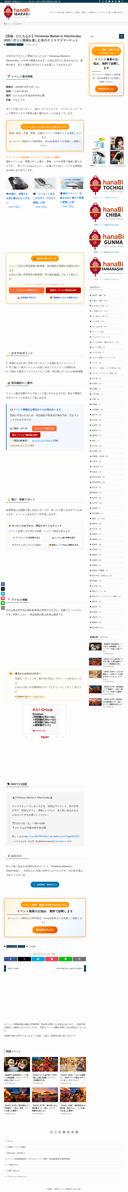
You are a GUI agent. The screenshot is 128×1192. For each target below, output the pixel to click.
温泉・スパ (98, 518)
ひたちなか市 (11, 45)
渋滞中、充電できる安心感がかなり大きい (18, 198)
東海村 (96, 492)
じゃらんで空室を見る (26, 289)
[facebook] (99, 1)
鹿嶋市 (96, 622)
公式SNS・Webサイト (45, 884)
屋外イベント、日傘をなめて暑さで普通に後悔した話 (72, 198)
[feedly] (112, 1)
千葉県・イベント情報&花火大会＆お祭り (106, 225)
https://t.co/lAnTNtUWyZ (36, 836)
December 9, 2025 (63, 841)
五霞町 (96, 388)
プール (96, 362)
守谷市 (96, 461)
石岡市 (96, 534)
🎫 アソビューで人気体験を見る (26, 537)
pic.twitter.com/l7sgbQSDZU (65, 836)
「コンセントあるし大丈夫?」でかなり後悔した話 (44, 198)
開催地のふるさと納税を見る (64, 297)
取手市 (96, 414)
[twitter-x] (102, 1)
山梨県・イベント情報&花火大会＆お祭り (106, 279)
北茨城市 (97, 409)
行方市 (96, 586)
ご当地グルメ (99, 311)
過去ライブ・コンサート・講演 (106, 596)
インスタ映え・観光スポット (105, 342)
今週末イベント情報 (16, 1184)
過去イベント (99, 591)
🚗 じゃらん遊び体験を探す (63, 537)
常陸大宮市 (98, 477)
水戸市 (97, 503)
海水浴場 (97, 513)
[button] (10, 996)
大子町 (96, 446)
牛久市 (96, 529)
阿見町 (96, 612)
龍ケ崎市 (97, 627)
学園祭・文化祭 (100, 456)
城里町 (96, 435)
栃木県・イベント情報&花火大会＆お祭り (106, 198)
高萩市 (96, 617)
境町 (96, 440)
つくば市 (98, 321)
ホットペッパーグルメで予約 (45, 440)
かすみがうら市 (100, 305)
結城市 (96, 560)
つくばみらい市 (100, 316)
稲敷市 (96, 544)
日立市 (96, 487)
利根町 (96, 404)
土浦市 (96, 425)
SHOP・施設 (99, 295)
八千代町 (97, 394)
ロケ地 (96, 378)
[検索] (122, 1)
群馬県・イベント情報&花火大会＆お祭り (106, 252)
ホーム (10, 1178)
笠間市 (96, 549)
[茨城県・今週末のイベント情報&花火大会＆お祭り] (16, 12)
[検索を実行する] (121, 36)
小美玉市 (97, 466)
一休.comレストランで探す (22, 445)
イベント (20, 45)
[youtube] (109, 1)
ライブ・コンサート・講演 (104, 373)
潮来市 (96, 523)
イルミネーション (101, 336)
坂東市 (96, 430)
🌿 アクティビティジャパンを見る (26, 544)
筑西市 (96, 554)
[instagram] (106, 1)
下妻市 (96, 383)
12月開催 (32, 984)
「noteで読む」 (14, 206)
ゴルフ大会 (98, 352)
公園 (96, 399)
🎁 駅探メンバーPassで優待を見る (63, 544)
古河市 (96, 420)
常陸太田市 (98, 482)
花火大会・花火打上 (102, 575)
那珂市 (96, 601)
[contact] (119, 1)
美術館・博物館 (100, 570)
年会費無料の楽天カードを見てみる (29, 696)
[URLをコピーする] (79, 996)
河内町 (96, 508)
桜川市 (96, 497)
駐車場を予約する (26, 297)
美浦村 (96, 565)
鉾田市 (96, 606)
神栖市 (96, 539)
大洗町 (96, 451)
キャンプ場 (98, 347)
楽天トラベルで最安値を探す (63, 289)
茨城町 (96, 580)
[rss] (116, 1)
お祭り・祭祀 (99, 300)
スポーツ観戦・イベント (103, 357)
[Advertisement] (45, 231)
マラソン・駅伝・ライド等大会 (106, 368)
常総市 (96, 471)
